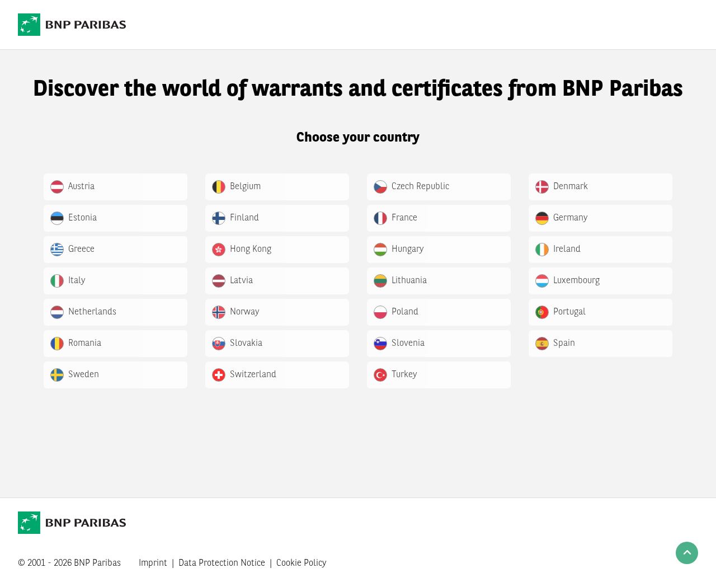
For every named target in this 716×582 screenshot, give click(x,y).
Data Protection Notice (221, 563)
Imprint (153, 563)
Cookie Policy (301, 563)
